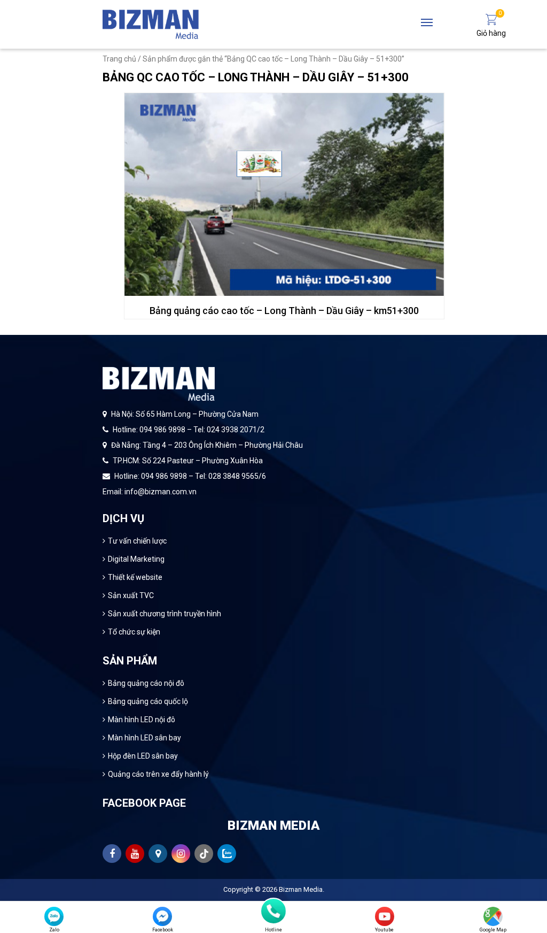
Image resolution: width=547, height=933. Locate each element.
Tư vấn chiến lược (137, 541)
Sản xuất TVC (131, 595)
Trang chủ (119, 59)
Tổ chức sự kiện (134, 632)
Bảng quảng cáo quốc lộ (148, 701)
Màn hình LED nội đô (141, 719)
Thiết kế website (135, 577)
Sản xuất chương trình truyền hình (164, 613)
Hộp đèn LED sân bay (143, 756)
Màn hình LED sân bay (144, 737)
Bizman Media (301, 889)
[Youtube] (384, 916)
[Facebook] (162, 916)
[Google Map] (493, 916)
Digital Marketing (136, 559)
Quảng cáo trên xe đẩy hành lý (158, 774)
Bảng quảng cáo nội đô (146, 683)
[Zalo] (54, 916)
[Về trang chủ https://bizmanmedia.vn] (151, 23)
